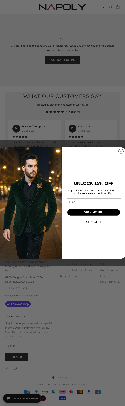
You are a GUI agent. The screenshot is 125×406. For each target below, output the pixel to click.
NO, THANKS (93, 222)
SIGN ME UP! (93, 212)
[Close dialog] (121, 151)
